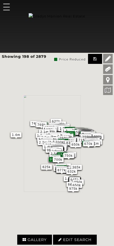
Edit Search (76, 239)
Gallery (36, 239)
